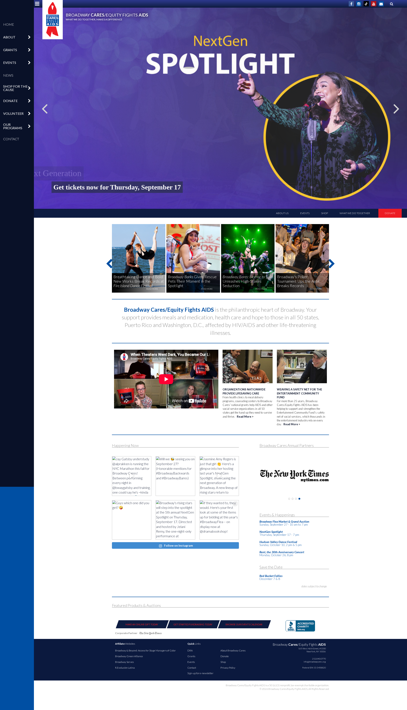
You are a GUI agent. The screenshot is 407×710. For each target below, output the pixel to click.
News (8, 75)
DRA (190, 650)
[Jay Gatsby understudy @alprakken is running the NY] (131, 476)
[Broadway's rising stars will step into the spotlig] (175, 520)
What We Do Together (355, 213)
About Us (282, 213)
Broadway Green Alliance (129, 656)
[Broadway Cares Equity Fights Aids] (52, 19)
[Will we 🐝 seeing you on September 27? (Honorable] (175, 476)
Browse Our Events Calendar (244, 624)
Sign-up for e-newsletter (200, 673)
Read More (244, 416)
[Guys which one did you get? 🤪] (131, 520)
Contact (11, 139)
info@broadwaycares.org (315, 661)
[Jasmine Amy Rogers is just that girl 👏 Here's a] (219, 476)
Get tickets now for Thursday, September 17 (117, 187)
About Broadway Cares (232, 650)
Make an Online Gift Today (141, 624)
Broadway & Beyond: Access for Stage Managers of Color (145, 650)
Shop (324, 213)
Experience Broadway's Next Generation (124, 173)
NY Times (150, 634)
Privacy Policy (227, 667)
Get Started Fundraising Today (192, 624)
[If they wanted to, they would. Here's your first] (219, 520)
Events (304, 213)
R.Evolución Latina (125, 667)
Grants (191, 656)
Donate (390, 213)
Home (8, 24)
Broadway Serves (124, 662)
